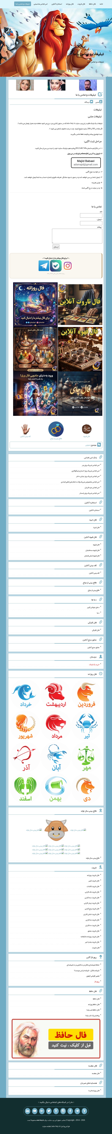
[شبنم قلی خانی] (25, 86)
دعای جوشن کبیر (93, 607)
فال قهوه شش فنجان (91, 556)
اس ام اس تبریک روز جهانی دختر (87, 476)
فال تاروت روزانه (93, 875)
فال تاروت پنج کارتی (92, 908)
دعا (98, 613)
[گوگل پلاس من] (42, 1111)
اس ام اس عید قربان (92, 487)
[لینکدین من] (27, 1111)
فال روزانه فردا (93, 1090)
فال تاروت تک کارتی (92, 892)
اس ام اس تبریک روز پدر (90, 465)
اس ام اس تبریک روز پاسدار (89, 493)
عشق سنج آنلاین (93, 647)
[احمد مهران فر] (88, 86)
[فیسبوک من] (70, 1111)
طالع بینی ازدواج (93, 590)
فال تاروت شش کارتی (91, 914)
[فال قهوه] (80, 350)
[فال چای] (80, 394)
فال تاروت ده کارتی (92, 925)
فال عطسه (95, 1073)
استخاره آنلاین (56, 4)
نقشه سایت (46, 1126)
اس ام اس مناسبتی (40, 4)
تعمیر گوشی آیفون (92, 976)
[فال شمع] (35, 350)
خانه (101, 4)
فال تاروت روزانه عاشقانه (90, 936)
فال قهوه (96, 544)
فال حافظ (92, 4)
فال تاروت (81, 4)
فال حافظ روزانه (93, 1004)
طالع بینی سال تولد (92, 858)
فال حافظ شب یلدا (92, 1010)
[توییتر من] (49, 1111)
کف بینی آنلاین (94, 573)
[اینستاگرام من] (63, 1111)
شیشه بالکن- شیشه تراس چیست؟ (86, 970)
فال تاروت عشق (93, 931)
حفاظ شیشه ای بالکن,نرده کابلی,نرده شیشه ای (83, 965)
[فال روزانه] (35, 305)
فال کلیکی (95, 630)
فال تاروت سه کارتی (92, 897)
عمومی (87, 445)
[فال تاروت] (80, 305)
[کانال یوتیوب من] (34, 1111)
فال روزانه (69, 4)
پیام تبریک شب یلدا (92, 1015)
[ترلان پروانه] (56, 86)
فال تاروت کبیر (93, 881)
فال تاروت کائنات (93, 886)
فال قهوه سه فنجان (92, 550)
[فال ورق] (35, 394)
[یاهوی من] (84, 1111)
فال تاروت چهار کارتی (91, 903)
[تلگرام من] (77, 1111)
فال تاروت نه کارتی (92, 920)
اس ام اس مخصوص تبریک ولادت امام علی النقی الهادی (80, 482)
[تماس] (56, 1111)
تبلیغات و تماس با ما (23, 4)
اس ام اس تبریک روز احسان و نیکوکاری (85, 470)
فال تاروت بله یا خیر (92, 942)
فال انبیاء (96, 527)
